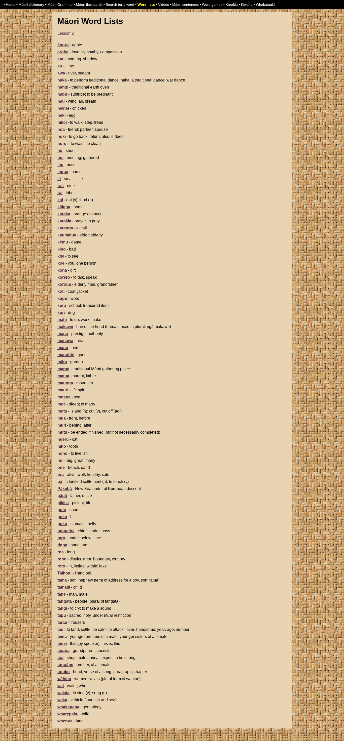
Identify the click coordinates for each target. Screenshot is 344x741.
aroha (62, 52)
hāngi (62, 87)
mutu (62, 432)
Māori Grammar (60, 5)
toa (60, 657)
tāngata (64, 601)
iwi (59, 193)
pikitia (63, 503)
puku (62, 524)
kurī (61, 312)
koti (60, 291)
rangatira (66, 531)
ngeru (63, 439)
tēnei (62, 643)
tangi (62, 608)
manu (62, 348)
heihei (63, 108)
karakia (64, 221)
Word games (212, 5)
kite (60, 256)
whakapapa (68, 707)
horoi (62, 143)
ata (60, 59)
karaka (63, 214)
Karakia (232, 5)
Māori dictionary (31, 5)
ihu (60, 164)
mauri (62, 390)
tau (60, 629)
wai (60, 686)
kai (60, 200)
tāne (61, 594)
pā (59, 481)
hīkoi (62, 122)
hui (60, 157)
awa (61, 73)
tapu (61, 615)
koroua (64, 284)
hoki (61, 136)
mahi (62, 319)
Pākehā (64, 488)
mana (62, 334)
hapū (62, 94)
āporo (63, 45)
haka (62, 80)
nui (60, 460)
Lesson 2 (65, 33)
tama (62, 580)
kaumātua (66, 235)
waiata (63, 693)
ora (60, 474)
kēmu (62, 242)
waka (62, 700)
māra (62, 362)
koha (62, 270)
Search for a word (120, 5)
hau (61, 101)
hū (59, 150)
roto (61, 566)
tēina (62, 636)
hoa (61, 129)
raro (61, 538)
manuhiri (65, 355)
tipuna (63, 650)
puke (62, 517)
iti (59, 179)
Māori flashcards (89, 5)
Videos (163, 5)
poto (61, 510)
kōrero (63, 277)
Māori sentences (185, 5)
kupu (62, 298)
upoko (63, 672)
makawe (65, 326)
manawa (65, 341)
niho (61, 446)
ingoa (62, 172)
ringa (62, 545)
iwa (60, 186)
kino (61, 249)
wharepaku (68, 714)
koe (60, 263)
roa (60, 552)
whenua (65, 721)
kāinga (63, 207)
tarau (62, 622)
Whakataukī (265, 5)
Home (10, 5)
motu (62, 411)
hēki (61, 115)
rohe (61, 559)
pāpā (62, 495)
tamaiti (63, 587)
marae (63, 369)
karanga (65, 228)
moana (64, 397)
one (61, 467)
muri (61, 425)
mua (61, 418)
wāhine (64, 679)
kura (61, 305)
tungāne (65, 665)
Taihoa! (64, 573)
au (59, 66)
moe (61, 404)
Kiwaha (247, 5)
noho (62, 453)
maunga (65, 383)
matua (63, 376)
